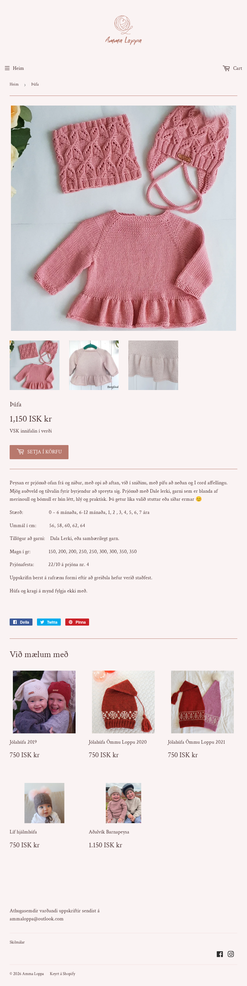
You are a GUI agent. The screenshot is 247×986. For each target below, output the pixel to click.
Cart (237, 68)
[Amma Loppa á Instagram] (231, 955)
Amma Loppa (33, 974)
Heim (18, 68)
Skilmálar (17, 942)
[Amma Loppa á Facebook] (219, 955)
